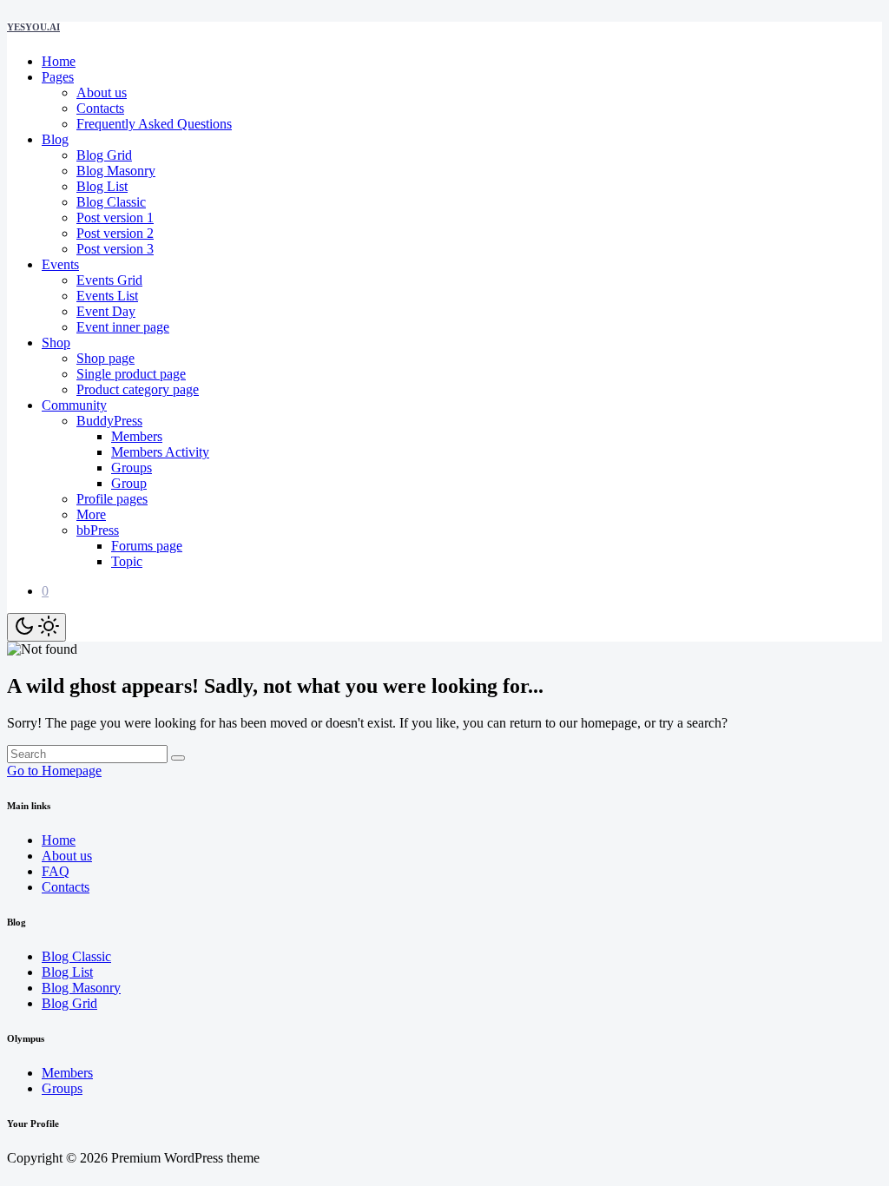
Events (60, 264)
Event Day (105, 311)
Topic (126, 561)
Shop (56, 342)
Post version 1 (115, 217)
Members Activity (160, 452)
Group (129, 483)
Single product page (131, 373)
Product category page (137, 389)
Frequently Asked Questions (154, 123)
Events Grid (109, 280)
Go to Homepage (54, 770)
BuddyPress (109, 420)
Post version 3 (115, 248)
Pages (58, 76)
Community (74, 405)
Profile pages (112, 498)
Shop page (105, 358)
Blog (55, 139)
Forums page (146, 545)
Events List (107, 295)
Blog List (102, 186)
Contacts (100, 108)
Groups (131, 467)
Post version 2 (115, 233)
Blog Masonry (115, 170)
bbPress (97, 530)
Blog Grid (104, 155)
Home (59, 61)
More (91, 514)
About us (101, 92)
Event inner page (122, 327)
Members (136, 436)
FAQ (55, 871)
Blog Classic (111, 201)
